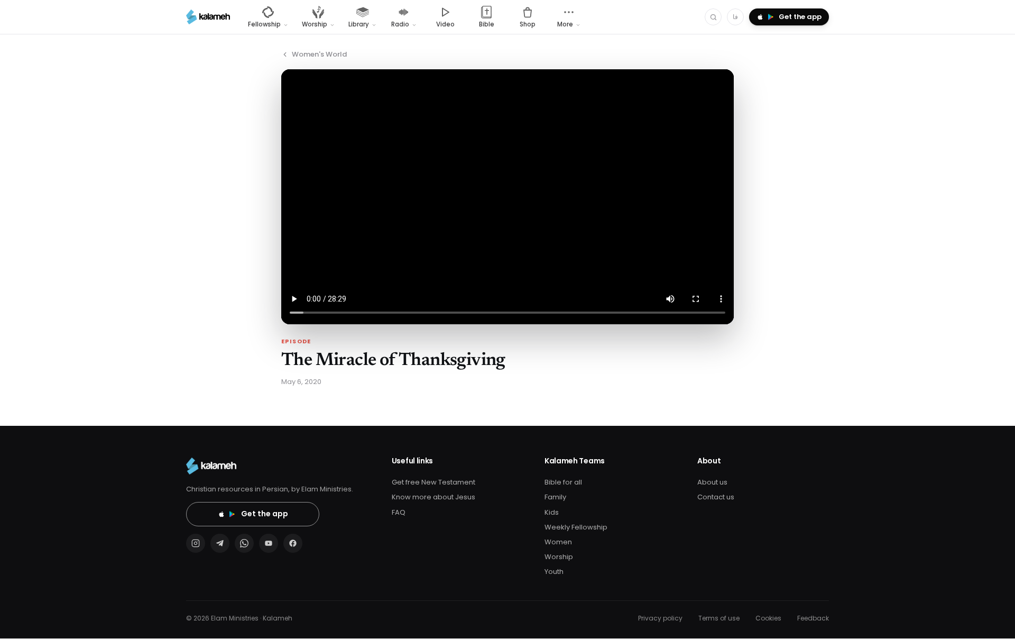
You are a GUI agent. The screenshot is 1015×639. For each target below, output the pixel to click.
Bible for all (563, 482)
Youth (554, 572)
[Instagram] (195, 543)
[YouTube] (268, 543)
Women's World (319, 54)
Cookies (768, 618)
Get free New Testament (433, 482)
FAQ (398, 512)
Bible (486, 24)
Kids (552, 512)
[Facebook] (292, 543)
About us (712, 482)
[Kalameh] (208, 17)
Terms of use (719, 618)
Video (445, 24)
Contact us (715, 497)
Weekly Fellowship (576, 527)
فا (735, 16)
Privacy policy (660, 618)
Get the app (264, 513)
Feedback (813, 618)
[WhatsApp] (244, 543)
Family (555, 497)
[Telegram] (219, 543)
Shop (528, 24)
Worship (559, 557)
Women (558, 542)
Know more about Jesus (433, 497)
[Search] (713, 16)
